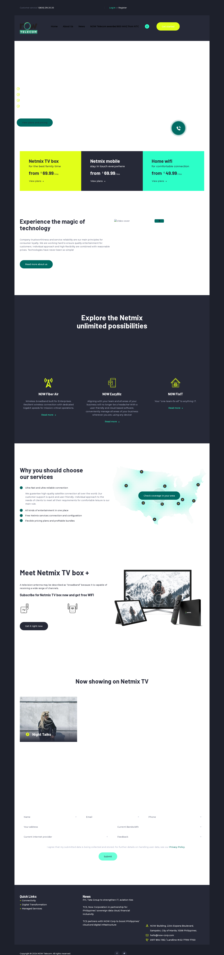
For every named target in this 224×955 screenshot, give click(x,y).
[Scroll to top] (217, 948)
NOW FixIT (175, 394)
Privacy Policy (177, 847)
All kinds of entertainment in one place (46, 510)
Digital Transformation (34, 904)
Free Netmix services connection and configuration (53, 516)
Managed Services (32, 908)
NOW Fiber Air (49, 394)
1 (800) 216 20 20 (46, 8)
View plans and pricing (34, 122)
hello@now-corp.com (162, 935)
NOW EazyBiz (111, 394)
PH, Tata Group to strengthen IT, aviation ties (108, 900)
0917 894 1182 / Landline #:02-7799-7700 (173, 940)
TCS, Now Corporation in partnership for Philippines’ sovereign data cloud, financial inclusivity (106, 910)
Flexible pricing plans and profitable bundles (50, 521)
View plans (35, 181)
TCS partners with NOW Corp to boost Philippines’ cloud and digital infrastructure (111, 923)
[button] (65, 487)
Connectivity (29, 900)
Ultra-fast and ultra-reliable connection (46, 488)
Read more (47, 414)
